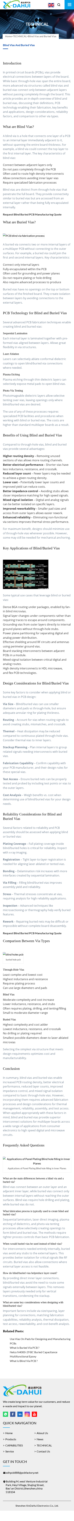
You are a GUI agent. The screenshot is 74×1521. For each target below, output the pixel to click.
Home (8, 36)
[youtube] (34, 1414)
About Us (42, 1433)
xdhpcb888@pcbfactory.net (22, 1472)
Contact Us (43, 1451)
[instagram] (27, 1414)
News (40, 1439)
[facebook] (12, 1414)
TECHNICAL (20, 36)
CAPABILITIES (14, 1445)
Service (9, 1451)
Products (10, 1439)
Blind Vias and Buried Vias (42, 36)
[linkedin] (20, 1414)
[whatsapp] (5, 1414)
